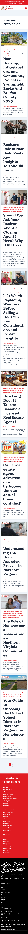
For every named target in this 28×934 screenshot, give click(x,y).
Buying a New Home (7, 539)
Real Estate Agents (18, 53)
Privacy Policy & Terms (8, 929)
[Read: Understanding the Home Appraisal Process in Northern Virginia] (14, 528)
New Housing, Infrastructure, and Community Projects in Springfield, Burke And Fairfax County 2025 (13, 80)
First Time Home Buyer (17, 539)
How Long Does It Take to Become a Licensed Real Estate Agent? (13, 409)
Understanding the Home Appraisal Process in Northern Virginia (13, 561)
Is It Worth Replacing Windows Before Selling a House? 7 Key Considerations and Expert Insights (13, 317)
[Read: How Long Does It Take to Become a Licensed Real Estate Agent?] (14, 378)
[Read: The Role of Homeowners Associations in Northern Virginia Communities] (14, 601)
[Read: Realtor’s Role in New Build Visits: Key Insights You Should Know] (14, 126)
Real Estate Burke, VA (14, 138)
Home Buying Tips (7, 541)
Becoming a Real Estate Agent (9, 49)
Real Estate (11, 53)
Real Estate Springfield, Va (16, 211)
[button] (26, 8)
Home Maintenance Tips (15, 51)
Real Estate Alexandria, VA (15, 209)
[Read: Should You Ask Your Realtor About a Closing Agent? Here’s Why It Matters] (14, 197)
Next (14, 766)
